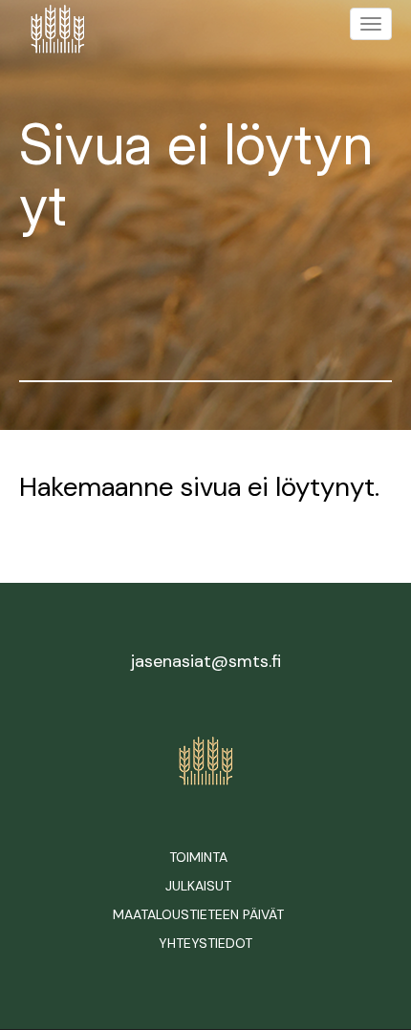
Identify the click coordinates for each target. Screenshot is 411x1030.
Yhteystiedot (205, 943)
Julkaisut (198, 885)
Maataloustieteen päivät (198, 914)
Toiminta (198, 857)
